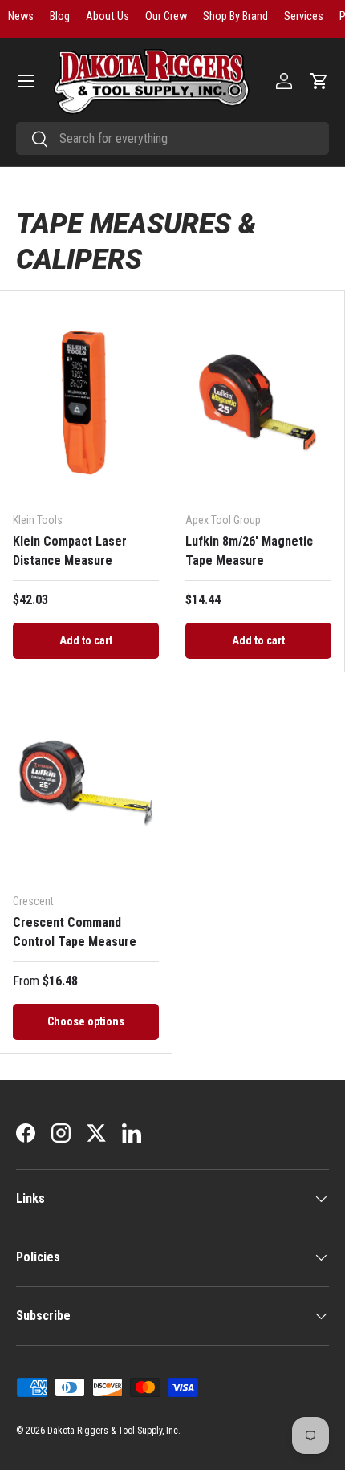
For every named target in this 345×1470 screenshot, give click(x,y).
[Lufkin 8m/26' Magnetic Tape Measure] (258, 401)
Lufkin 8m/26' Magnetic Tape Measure (249, 551)
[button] (319, 81)
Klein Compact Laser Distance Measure (70, 551)
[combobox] (172, 138)
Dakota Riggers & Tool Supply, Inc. (114, 1430)
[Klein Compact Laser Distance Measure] (86, 401)
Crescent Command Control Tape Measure (74, 932)
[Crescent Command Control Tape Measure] (86, 782)
